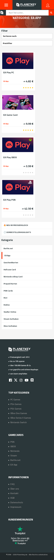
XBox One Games (18, 413)
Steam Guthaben (11, 318)
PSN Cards (8, 290)
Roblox (7, 304)
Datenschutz (16, 502)
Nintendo (15, 451)
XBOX (13, 446)
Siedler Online (10, 311)
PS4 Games (15, 404)
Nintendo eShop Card (13, 276)
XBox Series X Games (20, 418)
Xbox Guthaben (10, 325)
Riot (5, 297)
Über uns (14, 489)
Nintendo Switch (18, 422)
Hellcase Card (10, 269)
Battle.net (8, 248)
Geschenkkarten (11, 262)
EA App (7, 255)
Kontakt (14, 493)
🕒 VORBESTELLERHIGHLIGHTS (17, 232)
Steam (13, 455)
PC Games (15, 399)
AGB (12, 498)
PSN (12, 442)
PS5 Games (15, 409)
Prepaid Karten (10, 283)
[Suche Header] (51, 12)
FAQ (12, 484)
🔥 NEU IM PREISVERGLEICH (16, 225)
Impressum (15, 507)
